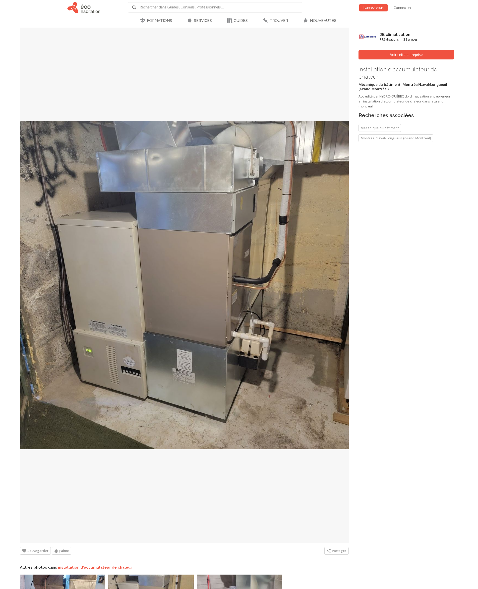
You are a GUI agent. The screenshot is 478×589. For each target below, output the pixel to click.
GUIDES (241, 20)
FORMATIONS (159, 20)
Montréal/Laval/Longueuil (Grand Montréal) (396, 138)
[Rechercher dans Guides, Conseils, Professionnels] (136, 7)
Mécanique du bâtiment (380, 128)
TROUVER (279, 20)
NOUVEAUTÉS (323, 20)
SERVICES (203, 20)
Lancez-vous (373, 7)
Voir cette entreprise (406, 54)
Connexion (402, 7)
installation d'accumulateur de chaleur (95, 567)
